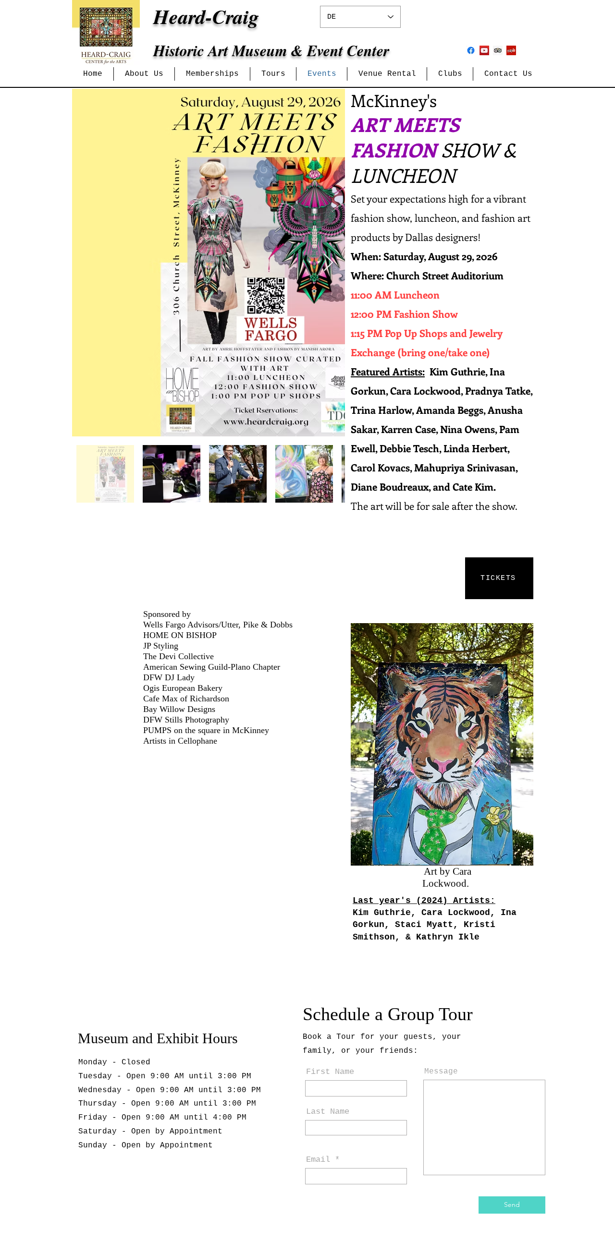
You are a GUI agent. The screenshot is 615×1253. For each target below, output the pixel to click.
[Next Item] (328, 262)
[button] (144, 74)
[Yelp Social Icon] (511, 50)
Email (318, 1160)
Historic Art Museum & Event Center (271, 50)
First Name (330, 1072)
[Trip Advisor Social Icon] (498, 50)
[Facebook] (471, 50)
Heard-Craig (206, 16)
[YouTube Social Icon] (484, 50)
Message (441, 1071)
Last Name (327, 1112)
